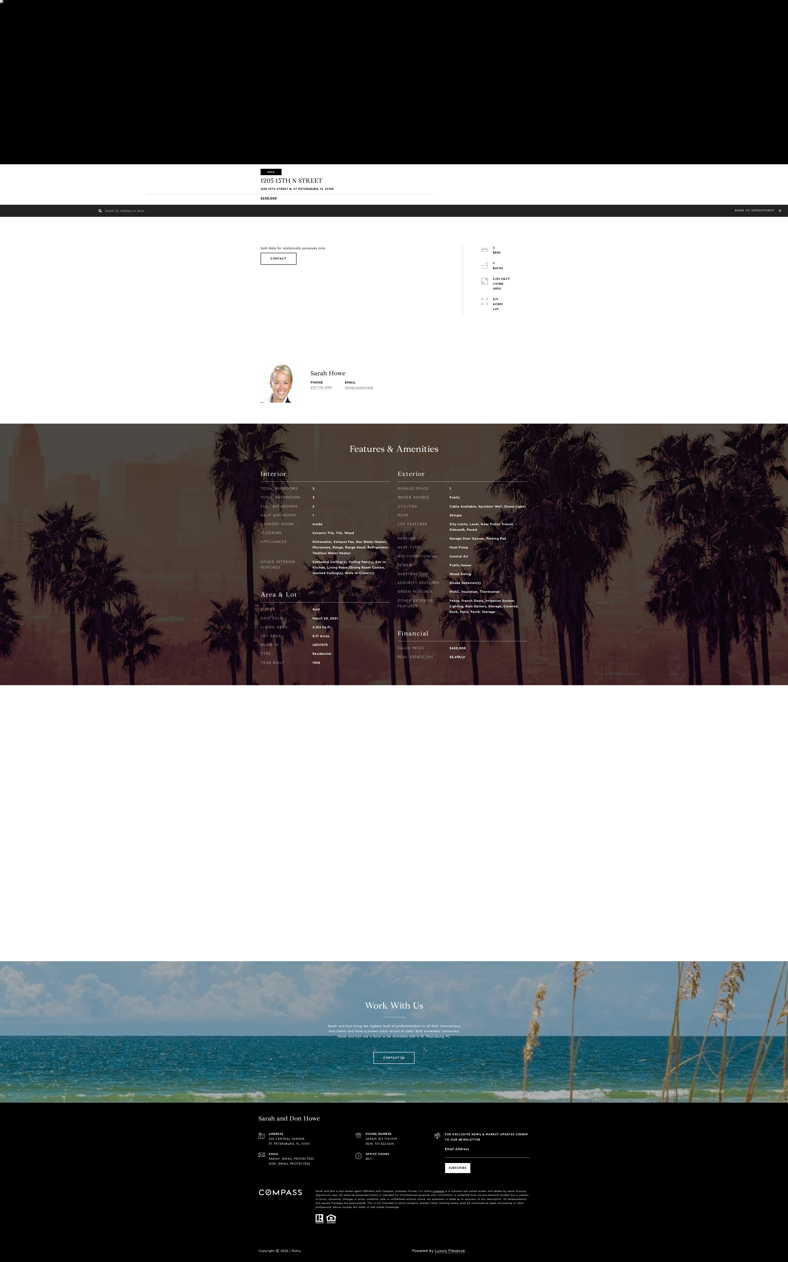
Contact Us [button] (394, 1058)
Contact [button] (278, 258)
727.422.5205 (384, 1144)
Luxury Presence (450, 1250)
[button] (757, 211)
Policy (296, 1251)
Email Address (457, 1149)
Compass (438, 1191)
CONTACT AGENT (410, 385)
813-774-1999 (321, 388)
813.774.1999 (388, 1139)
